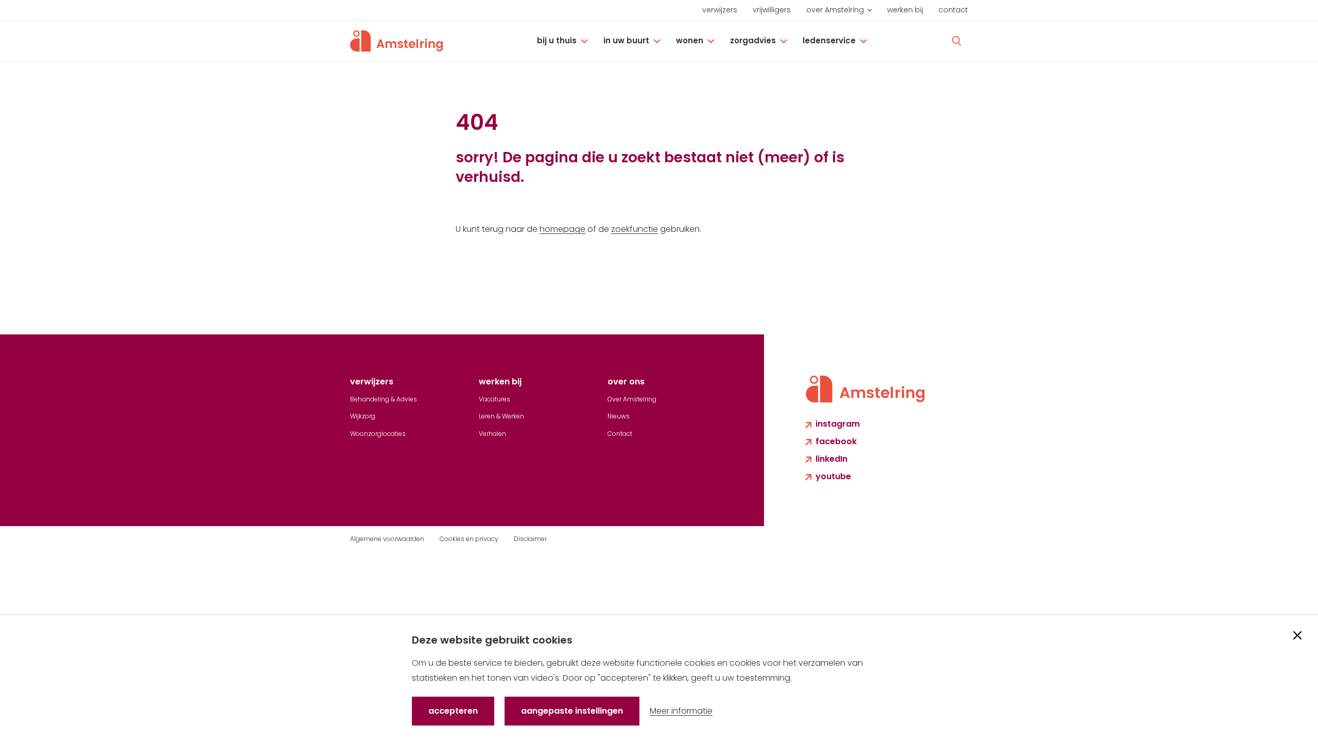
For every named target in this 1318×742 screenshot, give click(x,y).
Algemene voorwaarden (387, 538)
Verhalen (492, 433)
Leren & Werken (501, 416)
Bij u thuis (557, 40)
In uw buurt (626, 40)
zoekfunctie (634, 229)
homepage (562, 229)
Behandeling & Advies (383, 399)
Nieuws (619, 416)
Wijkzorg (362, 416)
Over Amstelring (835, 10)
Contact (953, 10)
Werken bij (905, 10)
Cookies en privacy (469, 538)
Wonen (689, 40)
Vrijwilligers (772, 10)
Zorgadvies (753, 40)
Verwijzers (719, 10)
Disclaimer (530, 538)
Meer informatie (681, 711)
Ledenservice (829, 40)
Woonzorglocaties (378, 433)
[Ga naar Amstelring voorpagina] (396, 41)
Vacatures (494, 399)
